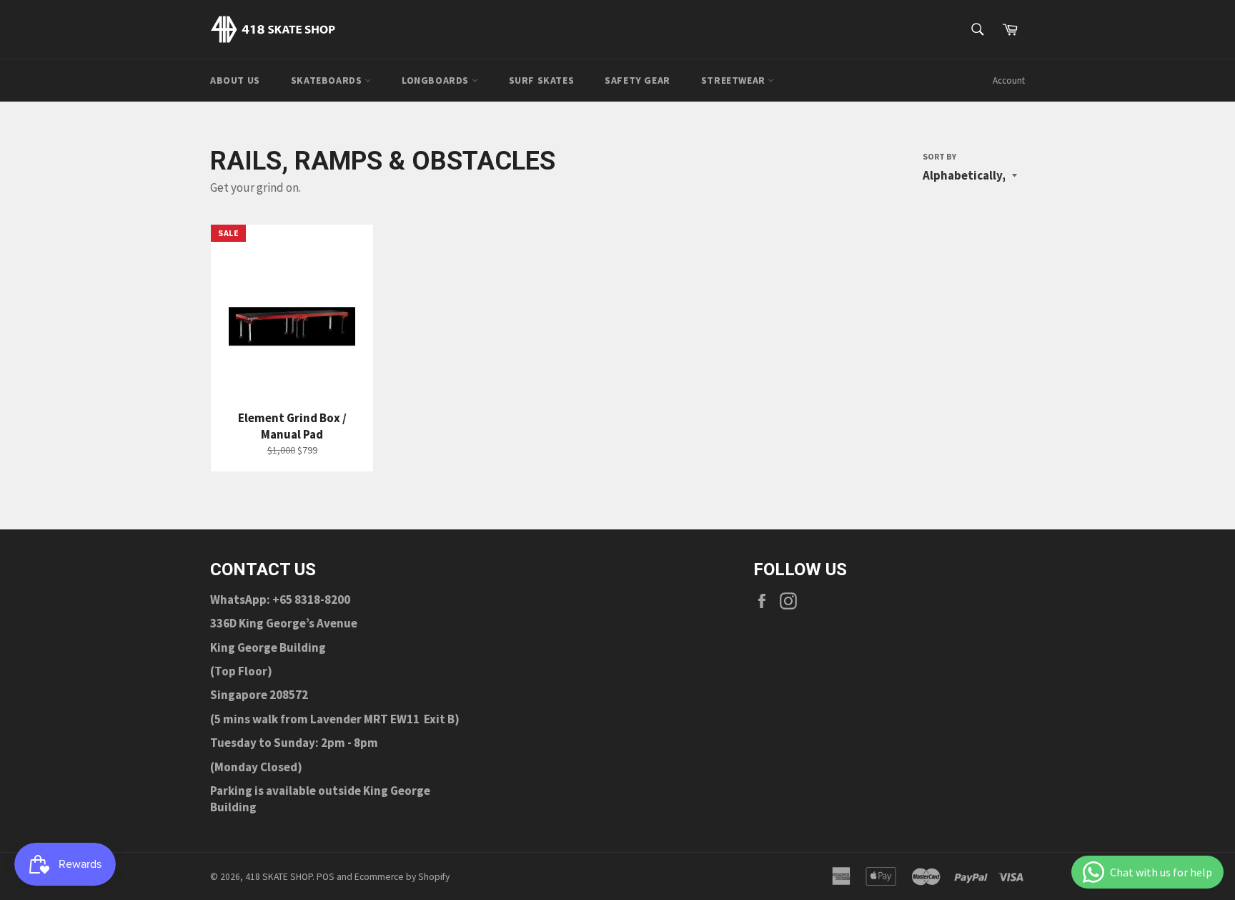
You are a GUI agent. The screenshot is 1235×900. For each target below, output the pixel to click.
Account (1009, 80)
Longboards (437, 80)
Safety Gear (637, 80)
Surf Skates (542, 80)
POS (325, 877)
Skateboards (327, 80)
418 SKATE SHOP (278, 877)
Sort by (939, 156)
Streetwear (734, 80)
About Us (235, 80)
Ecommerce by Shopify (402, 877)
